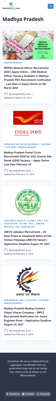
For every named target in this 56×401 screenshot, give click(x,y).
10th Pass (46, 144)
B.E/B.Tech (31, 300)
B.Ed (39, 220)
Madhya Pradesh (13, 62)
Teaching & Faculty (15, 220)
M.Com (23, 223)
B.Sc (46, 220)
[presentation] (28, 45)
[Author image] (6, 94)
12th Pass (11, 147)
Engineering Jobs (14, 300)
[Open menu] (51, 6)
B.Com (31, 220)
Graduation (10, 223)
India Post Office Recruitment (21, 144)
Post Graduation (25, 226)
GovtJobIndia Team (21, 94)
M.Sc (31, 223)
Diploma (44, 300)
